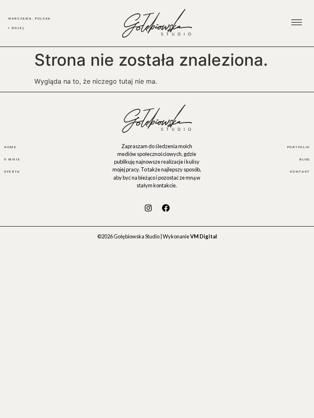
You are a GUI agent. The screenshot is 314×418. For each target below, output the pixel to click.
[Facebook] (166, 208)
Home (10, 147)
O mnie (12, 159)
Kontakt (300, 171)
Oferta (12, 171)
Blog (304, 159)
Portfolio (298, 147)
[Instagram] (148, 208)
